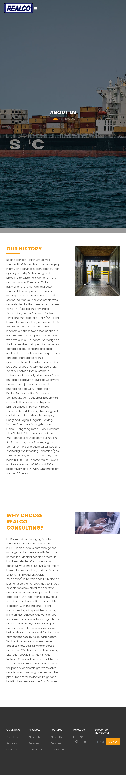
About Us (12, 737)
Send (112, 742)
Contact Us (13, 749)
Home (54, 119)
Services (11, 743)
